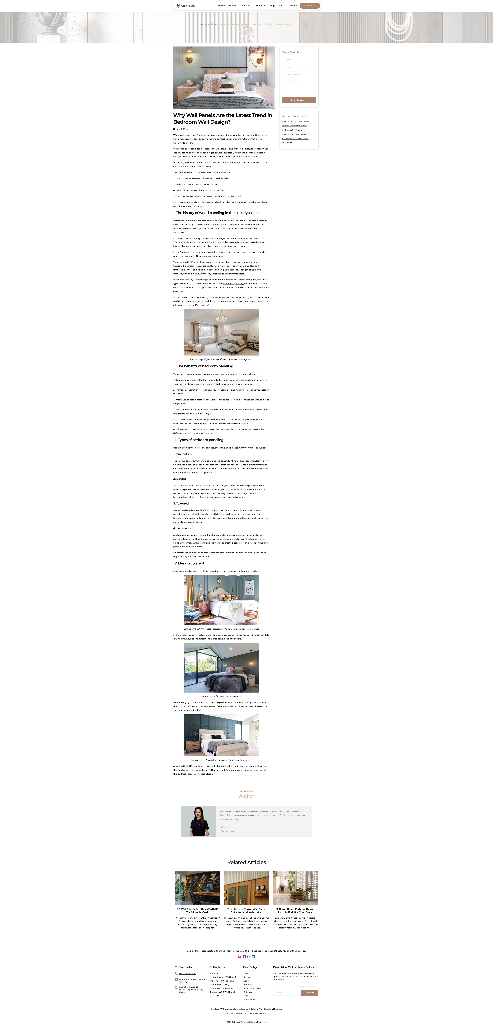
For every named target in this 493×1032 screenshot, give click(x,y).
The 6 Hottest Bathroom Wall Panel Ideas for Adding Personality (209, 196)
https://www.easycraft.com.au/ (226, 696)
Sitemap (278, 1009)
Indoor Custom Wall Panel (296, 121)
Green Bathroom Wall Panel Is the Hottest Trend (201, 190)
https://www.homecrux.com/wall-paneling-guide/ (226, 760)
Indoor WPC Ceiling (292, 130)
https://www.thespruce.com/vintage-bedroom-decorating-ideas (225, 629)
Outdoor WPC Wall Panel (295, 139)
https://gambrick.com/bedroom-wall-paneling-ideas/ (225, 359)
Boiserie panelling (231, 242)
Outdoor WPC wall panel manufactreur (230, 1009)
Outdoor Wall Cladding (261, 1009)
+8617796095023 (187, 973)
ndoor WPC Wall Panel (295, 134)
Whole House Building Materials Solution (246, 1013)
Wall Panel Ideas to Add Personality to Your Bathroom (203, 172)
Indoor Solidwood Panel (294, 126)
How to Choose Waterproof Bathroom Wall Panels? (202, 178)
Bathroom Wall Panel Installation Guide (196, 184)
